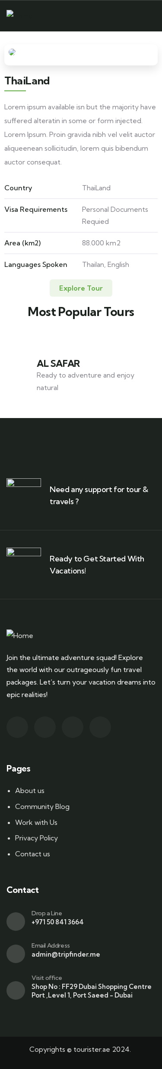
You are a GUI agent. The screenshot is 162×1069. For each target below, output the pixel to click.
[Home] (19, 16)
